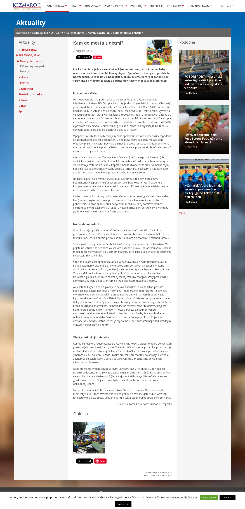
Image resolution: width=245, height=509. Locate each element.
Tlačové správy (28, 49)
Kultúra (23, 77)
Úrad (74, 6)
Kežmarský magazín (33, 66)
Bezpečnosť (26, 88)
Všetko (183, 213)
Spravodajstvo (29, 55)
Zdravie (23, 100)
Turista (154, 6)
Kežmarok (27, 6)
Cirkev (22, 105)
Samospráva (55, 6)
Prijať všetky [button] (209, 497)
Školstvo (24, 83)
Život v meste (113, 6)
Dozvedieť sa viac (186, 497)
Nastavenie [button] (123, 504)
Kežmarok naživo (199, 6)
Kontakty (174, 6)
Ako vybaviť (93, 6)
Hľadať (228, 6)
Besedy (24, 71)
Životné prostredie (30, 94)
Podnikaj (136, 6)
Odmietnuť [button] (227, 497)
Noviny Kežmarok (31, 61)
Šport (22, 111)
